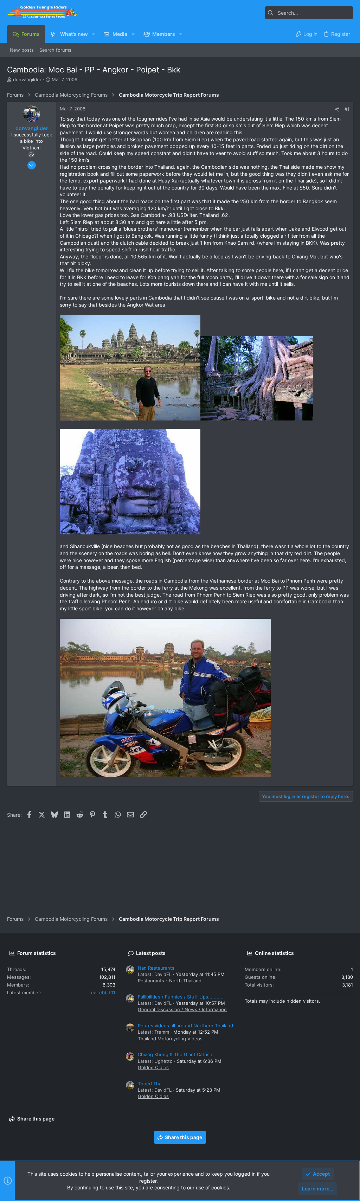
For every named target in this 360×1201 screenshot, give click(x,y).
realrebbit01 (102, 992)
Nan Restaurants (156, 968)
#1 (347, 109)
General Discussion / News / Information (182, 1009)
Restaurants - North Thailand (169, 980)
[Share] (337, 109)
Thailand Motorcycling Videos (170, 1038)
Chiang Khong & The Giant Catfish (175, 1054)
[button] (93, 34)
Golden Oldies (153, 1067)
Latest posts (151, 953)
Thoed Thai (150, 1083)
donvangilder (27, 79)
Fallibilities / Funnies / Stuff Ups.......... (180, 997)
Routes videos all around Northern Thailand (185, 1025)
